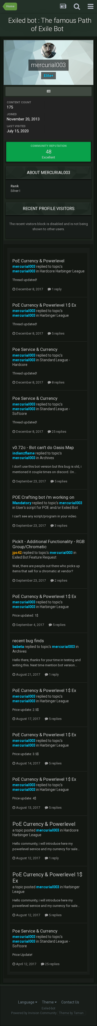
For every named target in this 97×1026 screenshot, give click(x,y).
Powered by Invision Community (34, 1013)
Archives (47, 458)
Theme (48, 1002)
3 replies (60, 526)
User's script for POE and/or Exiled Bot (47, 507)
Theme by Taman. (71, 1013)
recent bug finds (28, 640)
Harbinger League (54, 315)
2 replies (60, 580)
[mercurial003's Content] (48, 91)
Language (26, 1002)
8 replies (57, 382)
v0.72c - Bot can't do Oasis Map (43, 447)
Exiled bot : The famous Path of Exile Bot (49, 25)
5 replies (57, 333)
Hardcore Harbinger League (62, 271)
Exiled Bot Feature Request (34, 557)
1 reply (56, 289)
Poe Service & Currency (34, 349)
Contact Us (70, 1002)
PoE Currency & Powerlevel (38, 260)
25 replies (58, 431)
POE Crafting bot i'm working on (43, 497)
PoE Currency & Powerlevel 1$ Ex (44, 305)
